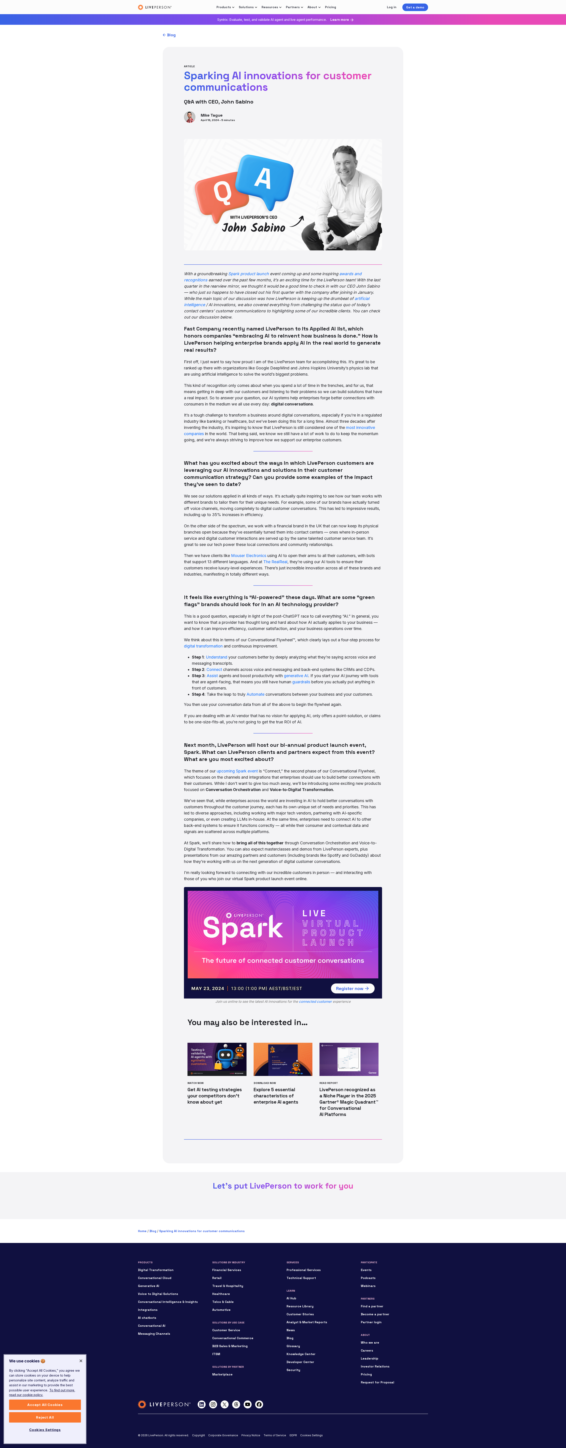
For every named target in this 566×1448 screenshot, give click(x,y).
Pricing (330, 7)
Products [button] (223, 7)
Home (142, 1231)
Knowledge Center (301, 1354)
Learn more (339, 19)
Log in (391, 7)
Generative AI (148, 1286)
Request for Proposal (377, 1382)
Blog (171, 34)
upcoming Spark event (237, 771)
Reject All (45, 1417)
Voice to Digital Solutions (158, 1294)
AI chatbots (147, 1318)
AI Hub (291, 1298)
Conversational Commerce (232, 1338)
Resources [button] (270, 7)
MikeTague (212, 115)
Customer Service (226, 1330)
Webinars (368, 1286)
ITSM (216, 1354)
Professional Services (304, 1270)
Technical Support (301, 1278)
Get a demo (415, 7)
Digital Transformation (156, 1270)
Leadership (369, 1358)
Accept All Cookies (45, 1405)
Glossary (293, 1346)
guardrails (301, 682)
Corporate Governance (223, 1435)
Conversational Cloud (154, 1278)
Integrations (147, 1310)
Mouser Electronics (248, 555)
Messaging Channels (154, 1334)
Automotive (221, 1310)
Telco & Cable (223, 1302)
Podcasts (368, 1278)
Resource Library (300, 1306)
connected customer (315, 1001)
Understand (216, 657)
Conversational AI (151, 1326)
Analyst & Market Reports (307, 1322)
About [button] (312, 7)
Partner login (371, 1322)
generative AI (296, 675)
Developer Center (300, 1362)
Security (293, 1370)
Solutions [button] (246, 7)
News (291, 1330)
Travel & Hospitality (227, 1286)
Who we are (370, 1342)
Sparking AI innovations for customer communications (202, 1231)
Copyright (198, 1435)
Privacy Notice (250, 1435)
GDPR (293, 1435)
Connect (214, 669)
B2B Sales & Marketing (230, 1346)
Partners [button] (293, 7)
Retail (217, 1278)
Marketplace (222, 1374)
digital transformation (203, 646)
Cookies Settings (311, 1435)
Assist (212, 675)
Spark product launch (248, 273)
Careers (367, 1350)
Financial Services (226, 1270)
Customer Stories (300, 1314)
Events (366, 1270)
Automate (255, 694)
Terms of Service (275, 1435)
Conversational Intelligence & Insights (168, 1302)
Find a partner (372, 1306)
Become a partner (375, 1314)
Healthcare (221, 1294)
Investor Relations (375, 1366)
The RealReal (275, 561)
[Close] (81, 1361)
